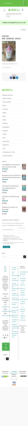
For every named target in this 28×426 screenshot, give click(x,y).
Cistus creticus (7, 102)
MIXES (4, 112)
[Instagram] (7, 335)
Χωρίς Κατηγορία (7, 155)
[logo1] (14, 9)
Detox (4, 105)
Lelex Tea (15, 373)
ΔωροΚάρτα (6, 127)
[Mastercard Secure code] (14, 384)
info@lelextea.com (7, 311)
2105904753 (5, 307)
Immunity (5, 109)
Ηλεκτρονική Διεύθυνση (8, 229)
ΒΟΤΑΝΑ (5, 123)
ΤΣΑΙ (4, 148)
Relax (4, 116)
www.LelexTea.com (7, 315)
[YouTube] (4, 337)
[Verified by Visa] (14, 382)
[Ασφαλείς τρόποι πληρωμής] (14, 379)
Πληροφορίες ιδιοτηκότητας (8, 235)
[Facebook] (3, 335)
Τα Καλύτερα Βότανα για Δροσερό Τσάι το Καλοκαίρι (22, 313)
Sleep (4, 120)
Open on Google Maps (6, 346)
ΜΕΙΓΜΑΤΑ (6, 145)
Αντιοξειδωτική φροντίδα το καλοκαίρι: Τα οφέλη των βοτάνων (22, 278)
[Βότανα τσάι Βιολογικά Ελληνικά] (5, 376)
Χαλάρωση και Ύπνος (9, 152)
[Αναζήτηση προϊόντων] (7, 16)
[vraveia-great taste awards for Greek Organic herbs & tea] (23, 376)
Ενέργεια (5, 130)
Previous (23, 29)
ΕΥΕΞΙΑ (5, 134)
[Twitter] (5, 335)
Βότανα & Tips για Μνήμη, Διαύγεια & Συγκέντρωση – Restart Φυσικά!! (22, 296)
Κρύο (4, 137)
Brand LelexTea (7, 98)
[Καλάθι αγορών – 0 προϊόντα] (22, 9)
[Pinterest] (6, 337)
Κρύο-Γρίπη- (6, 141)
